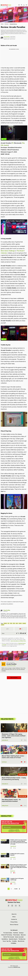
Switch (6, 145)
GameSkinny (5, 939)
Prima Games (16, 934)
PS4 (23, 143)
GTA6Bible (13, 943)
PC (13, 143)
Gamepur (21, 932)
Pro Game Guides (7, 932)
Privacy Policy (17, 830)
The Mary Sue (21, 939)
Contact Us (14, 919)
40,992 (16, 888)
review (20, 623)
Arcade (5, 623)
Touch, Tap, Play (7, 941)
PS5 (2, 145)
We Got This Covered (8, 937)
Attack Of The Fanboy (6, 934)
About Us (14, 914)
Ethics (14, 916)
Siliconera (23, 934)
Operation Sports (13, 939)
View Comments (14, 677)
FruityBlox (14, 941)
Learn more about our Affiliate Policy (18, 640)
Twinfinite (15, 932)
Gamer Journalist (19, 937)
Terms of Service (11, 830)
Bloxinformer (21, 941)
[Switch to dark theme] (24, 5)
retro (17, 623)
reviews (24, 623)
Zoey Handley (7, 36)
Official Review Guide (11, 665)
